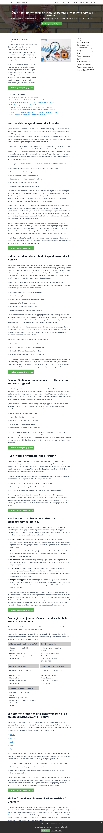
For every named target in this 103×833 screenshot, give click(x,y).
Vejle (11, 742)
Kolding (12, 735)
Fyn (69, 2)
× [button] (101, 822)
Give (11, 745)
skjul (26, 94)
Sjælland (74, 2)
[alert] (51, 827)
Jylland (63, 2)
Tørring (12, 749)
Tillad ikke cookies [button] (56, 830)
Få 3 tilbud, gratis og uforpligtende (51, 24)
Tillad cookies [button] (45, 830)
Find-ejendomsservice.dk (18, 2)
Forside (56, 2)
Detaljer (66, 827)
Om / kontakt (84, 2)
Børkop (12, 738)
